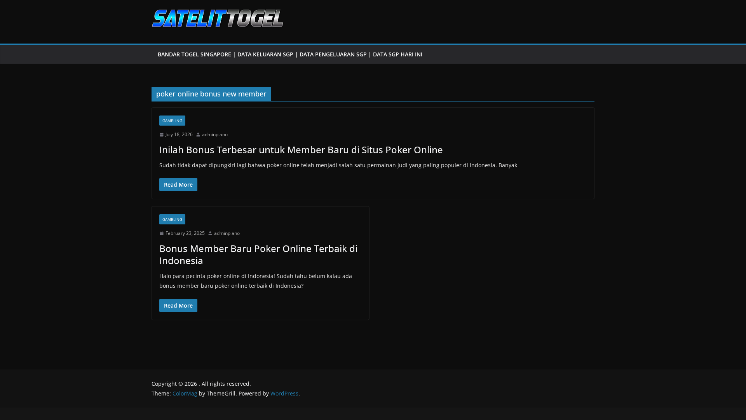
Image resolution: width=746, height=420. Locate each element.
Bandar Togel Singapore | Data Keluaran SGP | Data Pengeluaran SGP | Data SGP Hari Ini (290, 54)
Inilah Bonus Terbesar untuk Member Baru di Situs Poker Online (301, 149)
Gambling (172, 120)
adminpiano (215, 134)
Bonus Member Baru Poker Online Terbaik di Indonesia (258, 254)
